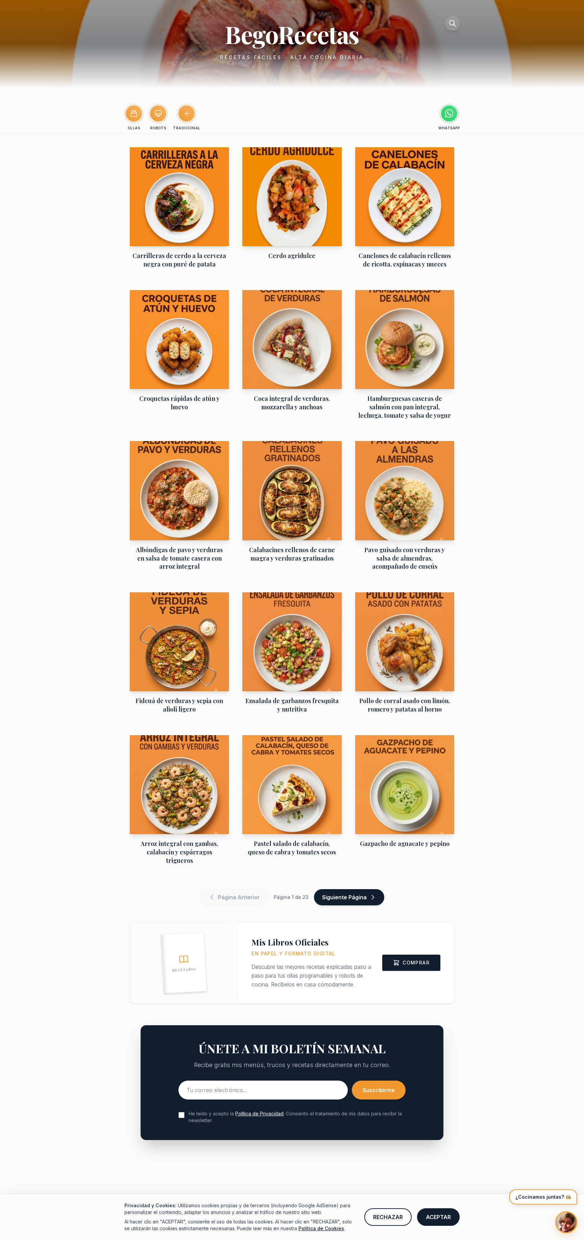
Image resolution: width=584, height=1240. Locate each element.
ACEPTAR (438, 1217)
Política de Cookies (321, 1228)
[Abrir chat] (566, 1222)
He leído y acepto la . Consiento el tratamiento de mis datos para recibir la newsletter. (295, 1117)
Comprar (416, 962)
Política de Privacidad (259, 1113)
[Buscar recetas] (452, 23)
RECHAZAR (388, 1217)
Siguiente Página (344, 897)
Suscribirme (379, 1090)
